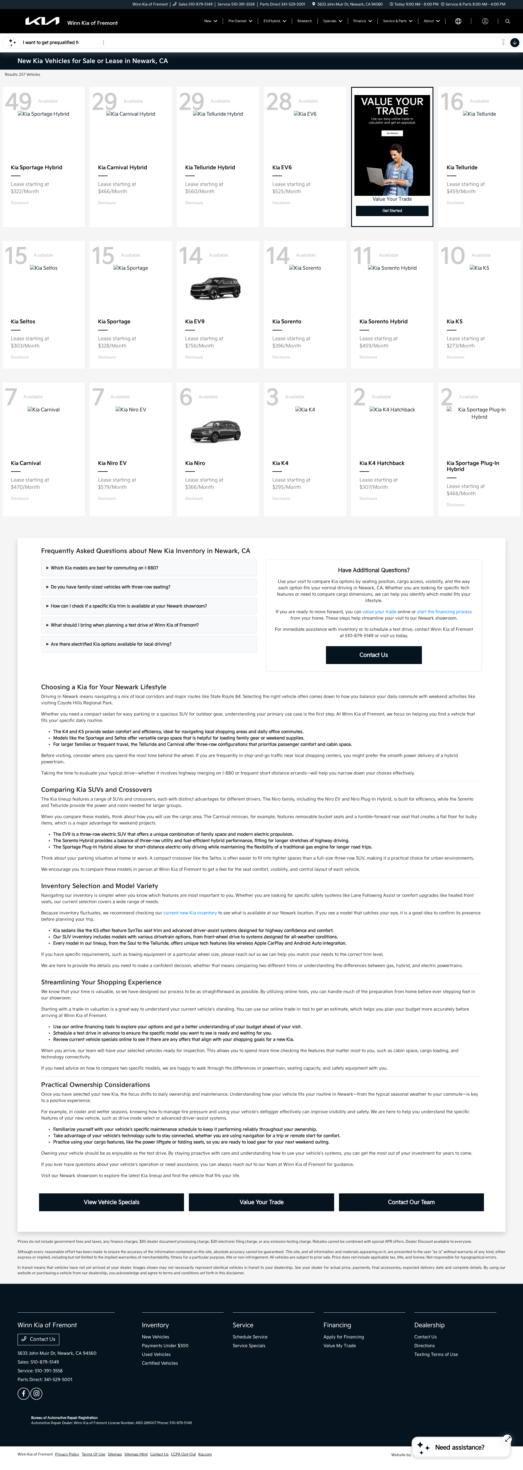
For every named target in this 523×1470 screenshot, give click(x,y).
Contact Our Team (411, 1202)
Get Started (392, 211)
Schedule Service (250, 1337)
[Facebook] (24, 1394)
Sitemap (115, 1454)
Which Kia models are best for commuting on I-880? (104, 568)
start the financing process (444, 611)
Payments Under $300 (165, 1345)
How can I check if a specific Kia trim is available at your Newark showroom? (129, 606)
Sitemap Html (136, 1454)
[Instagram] (36, 1394)
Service (243, 1325)
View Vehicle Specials (112, 1202)
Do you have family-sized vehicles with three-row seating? (110, 587)
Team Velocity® (425, 1455)
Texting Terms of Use (436, 1354)
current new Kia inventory (190, 913)
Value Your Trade (262, 1202)
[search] (507, 22)
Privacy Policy (67, 1454)
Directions (424, 1345)
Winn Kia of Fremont (35, 1454)
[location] (313, 4)
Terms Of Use (93, 1454)
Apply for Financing (344, 1337)
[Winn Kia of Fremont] (70, 21)
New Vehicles (155, 1337)
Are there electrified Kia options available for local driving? (111, 644)
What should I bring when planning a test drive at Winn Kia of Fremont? (125, 625)
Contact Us (374, 655)
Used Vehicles (156, 1354)
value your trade (379, 611)
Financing (337, 1325)
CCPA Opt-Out (183, 1454)
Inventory (155, 1325)
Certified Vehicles (160, 1363)
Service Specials (249, 1345)
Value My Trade (340, 1345)
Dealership (429, 1325)
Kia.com (205, 1454)
